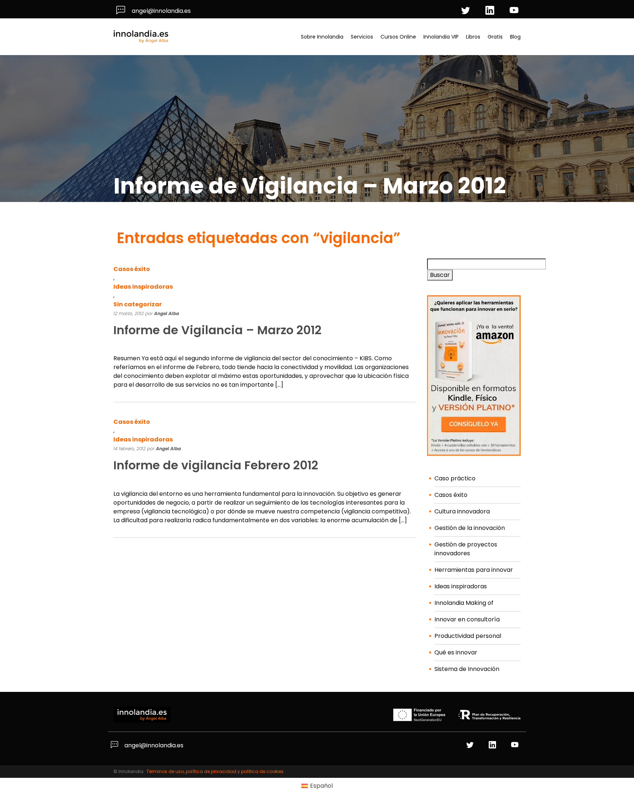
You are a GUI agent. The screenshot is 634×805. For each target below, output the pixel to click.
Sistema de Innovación (466, 669)
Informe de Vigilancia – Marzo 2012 (217, 330)
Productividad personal (467, 636)
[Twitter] (466, 11)
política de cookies (262, 771)
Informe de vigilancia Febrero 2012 (215, 465)
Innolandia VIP (441, 36)
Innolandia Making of (463, 603)
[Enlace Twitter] (471, 745)
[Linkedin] (490, 11)
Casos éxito (131, 269)
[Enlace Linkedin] (493, 745)
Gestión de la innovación (469, 528)
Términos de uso (165, 771)
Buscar (440, 275)
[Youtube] (515, 11)
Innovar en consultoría (467, 619)
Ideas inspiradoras (143, 286)
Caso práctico (455, 478)
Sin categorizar (137, 304)
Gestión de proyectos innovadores (465, 548)
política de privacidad (211, 771)
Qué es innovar (455, 652)
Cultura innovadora (462, 511)
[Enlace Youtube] (515, 745)
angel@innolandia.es (160, 11)
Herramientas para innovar (473, 570)
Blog (515, 36)
